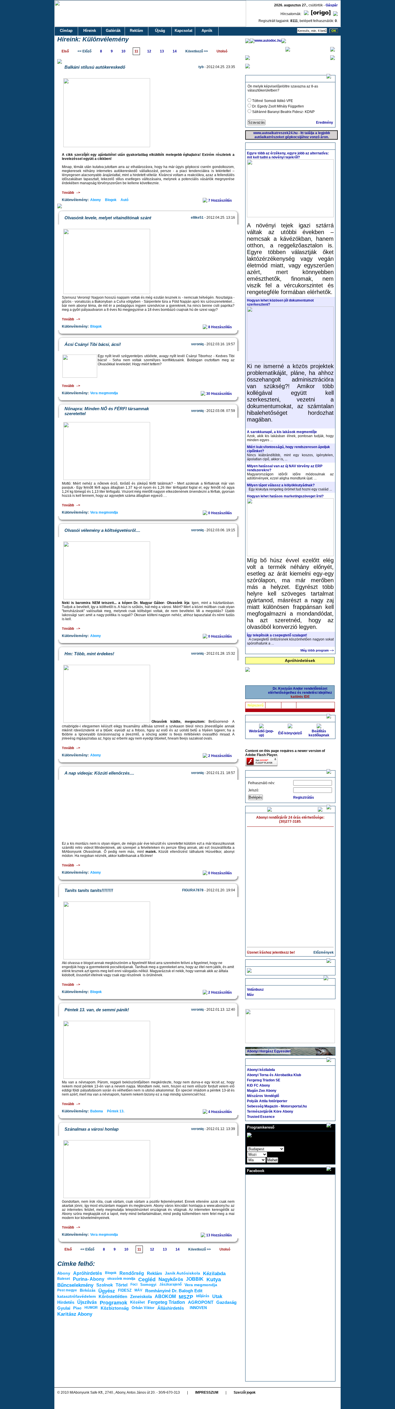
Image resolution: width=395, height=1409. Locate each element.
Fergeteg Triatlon (166, 1302)
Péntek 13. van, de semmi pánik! (96, 1009)
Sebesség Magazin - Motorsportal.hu (277, 1106)
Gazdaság (226, 1302)
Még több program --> (317, 650)
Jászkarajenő (170, 1284)
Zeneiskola (141, 1296)
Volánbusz (255, 990)
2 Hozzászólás (220, 756)
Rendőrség (131, 1273)
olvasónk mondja (121, 1279)
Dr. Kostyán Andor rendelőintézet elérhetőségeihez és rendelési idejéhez (300, 693)
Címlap (66, 30)
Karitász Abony (74, 1314)
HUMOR (91, 1308)
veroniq (197, 344)
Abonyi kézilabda (261, 1070)
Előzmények (323, 952)
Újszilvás (87, 1302)
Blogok (111, 200)
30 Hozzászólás (219, 394)
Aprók (207, 30)
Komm (288, 705)
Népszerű (255, 705)
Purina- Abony (88, 1279)
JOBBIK (195, 1279)
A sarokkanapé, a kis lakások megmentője (282, 432)
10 (123, 51)
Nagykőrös (170, 1279)
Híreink (89, 30)
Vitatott (273, 705)
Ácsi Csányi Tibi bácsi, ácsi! (92, 344)
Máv (250, 995)
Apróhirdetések (300, 660)
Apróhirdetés (87, 1273)
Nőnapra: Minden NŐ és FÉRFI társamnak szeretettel (106, 411)
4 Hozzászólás (220, 1112)
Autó (124, 200)
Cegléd (147, 1279)
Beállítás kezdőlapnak (319, 733)
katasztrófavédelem (76, 1296)
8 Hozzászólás (220, 327)
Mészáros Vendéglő (263, 1096)
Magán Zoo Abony (261, 1091)
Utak (217, 1296)
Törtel (122, 1284)
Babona (96, 1111)
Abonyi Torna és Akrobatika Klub (274, 1075)
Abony (95, 200)
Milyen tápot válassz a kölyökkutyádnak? (281, 485)
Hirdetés (65, 1302)
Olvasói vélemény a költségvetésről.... (102, 530)
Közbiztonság (115, 1308)
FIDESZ (125, 1290)
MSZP (186, 1297)
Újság (160, 30)
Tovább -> (71, 193)
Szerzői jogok (245, 1392)
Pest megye (67, 1290)
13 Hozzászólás (219, 1235)
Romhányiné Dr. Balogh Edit (173, 1290)
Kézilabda (214, 1273)
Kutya (213, 1279)
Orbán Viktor (143, 1308)
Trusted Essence (261, 1117)
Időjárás (202, 1296)
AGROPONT (200, 1302)
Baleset (63, 1279)
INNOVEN (198, 1308)
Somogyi (148, 1284)
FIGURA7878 (193, 890)
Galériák (113, 30)
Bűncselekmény (75, 1285)
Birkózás (87, 1290)
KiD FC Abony (258, 1085)
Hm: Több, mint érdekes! (89, 653)
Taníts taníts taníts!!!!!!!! (88, 890)
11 (136, 51)
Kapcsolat (183, 30)
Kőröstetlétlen (113, 1296)
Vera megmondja (104, 393)
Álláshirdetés (170, 1308)
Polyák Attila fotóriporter (267, 1101)
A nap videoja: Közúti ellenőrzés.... (99, 773)
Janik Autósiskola (182, 1273)
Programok (113, 1303)
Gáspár (332, 5)
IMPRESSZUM (206, 1392)
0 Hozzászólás (220, 513)
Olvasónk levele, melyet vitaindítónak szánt (107, 217)
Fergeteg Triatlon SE (263, 1080)
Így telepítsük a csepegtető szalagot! (277, 635)
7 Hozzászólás (220, 200)
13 (162, 51)
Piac (77, 1308)
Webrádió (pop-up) (261, 733)
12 (149, 51)
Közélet (137, 1302)
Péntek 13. (115, 1111)
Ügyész (106, 1291)
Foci (133, 1284)
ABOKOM (165, 1296)
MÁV (138, 1290)
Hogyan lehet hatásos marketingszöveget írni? (285, 496)
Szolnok (104, 1284)
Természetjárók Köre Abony (270, 1111)
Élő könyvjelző (290, 733)
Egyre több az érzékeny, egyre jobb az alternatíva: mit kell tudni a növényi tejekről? (288, 155)
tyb (201, 67)
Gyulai (63, 1308)
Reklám (136, 30)
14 (175, 51)
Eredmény (324, 123)
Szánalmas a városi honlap (91, 1129)
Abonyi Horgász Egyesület (269, 1051)
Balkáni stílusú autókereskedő (94, 67)
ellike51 (197, 218)
